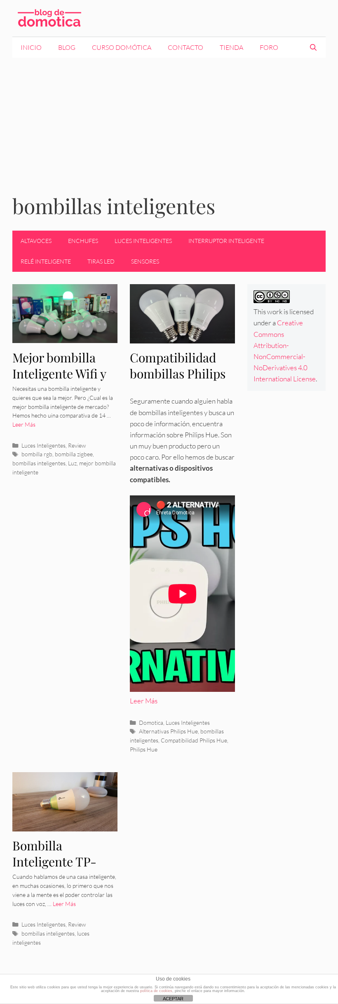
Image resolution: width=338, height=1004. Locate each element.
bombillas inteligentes (39, 463)
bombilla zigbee (74, 454)
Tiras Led (101, 261)
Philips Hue (143, 749)
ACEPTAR (173, 998)
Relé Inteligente (46, 261)
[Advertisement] (169, 119)
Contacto (185, 47)
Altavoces (36, 240)
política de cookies (156, 991)
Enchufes (83, 240)
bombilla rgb (36, 454)
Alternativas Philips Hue (168, 731)
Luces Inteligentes (143, 240)
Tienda (231, 47)
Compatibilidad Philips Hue (194, 740)
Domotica (151, 722)
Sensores (145, 261)
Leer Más (23, 424)
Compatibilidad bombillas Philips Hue (177, 373)
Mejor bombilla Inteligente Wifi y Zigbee (59, 373)
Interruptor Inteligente (226, 240)
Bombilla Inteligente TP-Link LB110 (54, 861)
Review (77, 445)
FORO (269, 47)
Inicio (31, 47)
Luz (72, 463)
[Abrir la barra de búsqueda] (313, 47)
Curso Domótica (121, 47)
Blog (66, 47)
